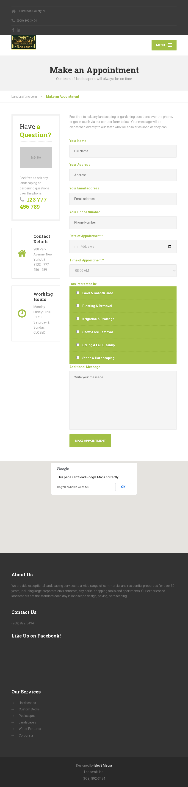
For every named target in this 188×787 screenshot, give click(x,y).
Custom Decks (29, 709)
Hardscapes (27, 703)
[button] (94, 504)
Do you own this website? (73, 487)
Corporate (26, 735)
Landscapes (27, 722)
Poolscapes (27, 716)
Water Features (30, 729)
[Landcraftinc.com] (23, 42)
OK (123, 487)
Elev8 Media (103, 765)
